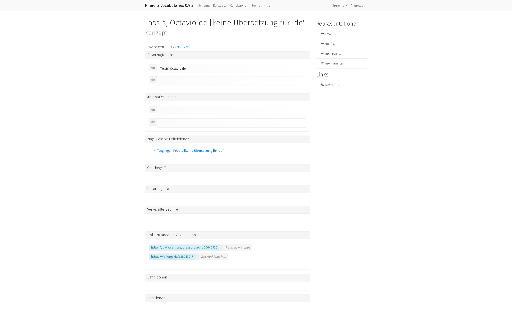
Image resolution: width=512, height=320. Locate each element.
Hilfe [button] (266, 5)
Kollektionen (239, 5)
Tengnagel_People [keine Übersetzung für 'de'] (190, 150)
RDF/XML (330, 44)
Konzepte (220, 5)
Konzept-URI (333, 84)
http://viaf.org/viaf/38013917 (172, 256)
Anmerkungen (181, 47)
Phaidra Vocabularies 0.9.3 (169, 6)
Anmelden (358, 5)
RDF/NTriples (334, 63)
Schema (204, 5)
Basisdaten (156, 47)
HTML (328, 34)
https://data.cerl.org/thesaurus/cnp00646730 (184, 247)
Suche (255, 5)
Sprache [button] (338, 5)
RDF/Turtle (332, 53)
